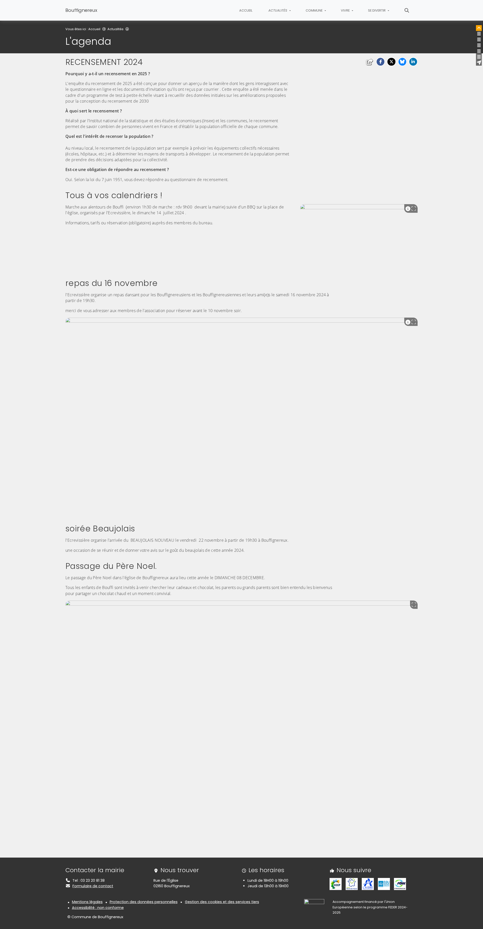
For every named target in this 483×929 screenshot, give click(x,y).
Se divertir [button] (377, 10)
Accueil (245, 10)
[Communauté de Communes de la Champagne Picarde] (336, 883)
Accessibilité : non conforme (98, 907)
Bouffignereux (81, 10)
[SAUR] (400, 883)
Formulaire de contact (92, 886)
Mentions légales (87, 901)
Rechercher (407, 10)
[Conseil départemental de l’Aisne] (368, 883)
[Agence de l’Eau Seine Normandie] (384, 883)
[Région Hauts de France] (352, 883)
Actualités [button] (278, 10)
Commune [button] (314, 10)
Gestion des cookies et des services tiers (222, 901)
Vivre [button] (345, 10)
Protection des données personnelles (144, 901)
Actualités (115, 29)
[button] (380, 61)
